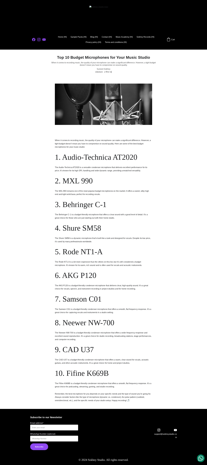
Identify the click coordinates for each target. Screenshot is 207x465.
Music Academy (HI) (124, 37)
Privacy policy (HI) (93, 42)
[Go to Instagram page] (39, 39)
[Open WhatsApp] (201, 458)
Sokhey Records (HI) (145, 37)
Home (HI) (62, 37)
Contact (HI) (107, 37)
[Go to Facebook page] (34, 39)
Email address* (36, 423)
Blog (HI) (94, 37)
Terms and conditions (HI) (116, 42)
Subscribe (39, 447)
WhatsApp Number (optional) (42, 434)
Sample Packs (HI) (78, 37)
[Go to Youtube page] (44, 39)
